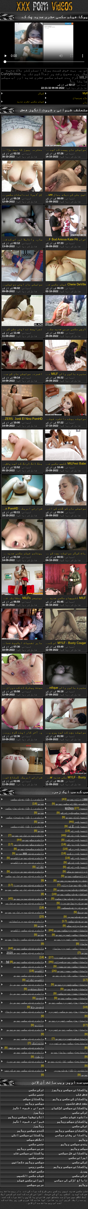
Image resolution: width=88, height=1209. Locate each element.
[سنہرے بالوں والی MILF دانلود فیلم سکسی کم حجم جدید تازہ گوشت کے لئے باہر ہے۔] (65, 355)
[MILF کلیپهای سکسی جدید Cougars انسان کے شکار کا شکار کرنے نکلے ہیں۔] (65, 580)
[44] (68, 930)
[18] (76, 830)
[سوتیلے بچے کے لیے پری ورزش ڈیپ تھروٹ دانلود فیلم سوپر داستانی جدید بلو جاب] (65, 714)
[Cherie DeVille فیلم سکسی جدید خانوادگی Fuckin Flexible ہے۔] (65, 266)
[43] (75, 799)
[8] (70, 880)
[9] (70, 803)
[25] (24, 914)
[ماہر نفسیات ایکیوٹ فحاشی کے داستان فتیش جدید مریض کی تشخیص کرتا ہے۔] (22, 624)
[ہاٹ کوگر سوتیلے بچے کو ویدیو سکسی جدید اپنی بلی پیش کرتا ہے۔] (65, 535)
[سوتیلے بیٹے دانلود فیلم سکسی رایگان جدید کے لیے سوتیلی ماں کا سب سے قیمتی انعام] (65, 400)
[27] (76, 808)
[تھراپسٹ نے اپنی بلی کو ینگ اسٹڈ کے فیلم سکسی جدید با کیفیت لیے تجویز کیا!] (22, 311)
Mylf (85, 93)
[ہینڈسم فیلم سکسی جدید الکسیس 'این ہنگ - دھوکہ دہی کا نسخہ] (22, 535)
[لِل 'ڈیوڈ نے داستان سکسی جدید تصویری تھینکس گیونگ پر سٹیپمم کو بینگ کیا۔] (22, 176)
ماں (85, 102)
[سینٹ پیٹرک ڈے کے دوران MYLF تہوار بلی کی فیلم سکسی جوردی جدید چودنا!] (22, 669)
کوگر (41, 93)
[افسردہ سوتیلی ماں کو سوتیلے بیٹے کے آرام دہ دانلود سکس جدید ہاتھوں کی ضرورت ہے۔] (22, 355)
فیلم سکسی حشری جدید (30, 101)
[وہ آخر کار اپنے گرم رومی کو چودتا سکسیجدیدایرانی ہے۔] (22, 714)
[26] (70, 970)
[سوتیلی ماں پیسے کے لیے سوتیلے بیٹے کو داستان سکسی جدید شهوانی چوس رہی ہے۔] (65, 131)
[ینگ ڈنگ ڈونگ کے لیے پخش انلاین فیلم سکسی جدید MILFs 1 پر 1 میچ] (22, 445)
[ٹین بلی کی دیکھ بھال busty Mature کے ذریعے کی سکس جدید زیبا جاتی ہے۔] (65, 176)
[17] (75, 921)
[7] (72, 885)
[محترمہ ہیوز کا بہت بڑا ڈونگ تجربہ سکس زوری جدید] (22, 131)
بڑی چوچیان (80, 97)
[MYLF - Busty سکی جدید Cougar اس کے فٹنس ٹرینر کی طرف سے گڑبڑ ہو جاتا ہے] (65, 759)
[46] (78, 821)
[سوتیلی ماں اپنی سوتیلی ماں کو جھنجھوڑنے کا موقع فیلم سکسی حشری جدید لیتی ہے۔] (22, 266)
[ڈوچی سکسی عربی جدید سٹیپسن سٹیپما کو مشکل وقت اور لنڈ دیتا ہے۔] (65, 311)
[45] (26, 898)
